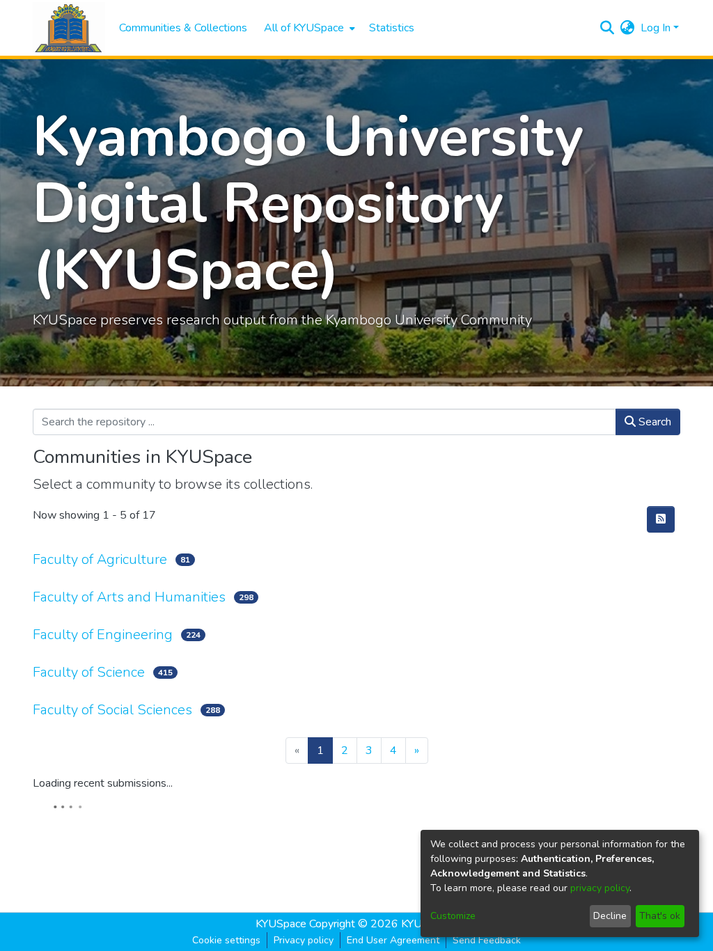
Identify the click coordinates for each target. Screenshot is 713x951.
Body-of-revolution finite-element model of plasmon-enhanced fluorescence (383, 892)
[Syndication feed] (661, 519)
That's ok (659, 915)
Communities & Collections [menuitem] (183, 28)
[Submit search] (607, 27)
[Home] (69, 28)
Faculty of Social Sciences (112, 709)
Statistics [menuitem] (391, 28)
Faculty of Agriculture (100, 559)
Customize (453, 915)
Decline (610, 915)
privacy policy (599, 888)
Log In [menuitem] (656, 28)
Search (653, 422)
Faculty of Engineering (103, 634)
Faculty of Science (89, 672)
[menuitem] (308, 28)
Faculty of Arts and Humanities (129, 597)
